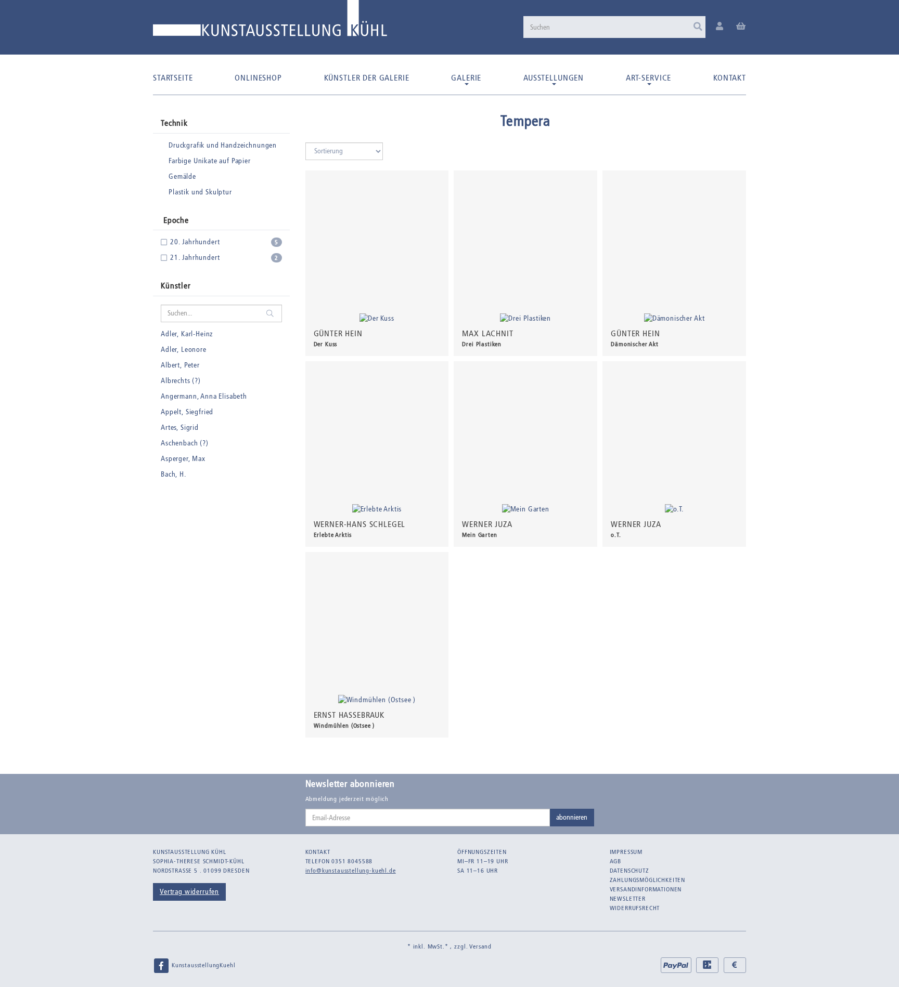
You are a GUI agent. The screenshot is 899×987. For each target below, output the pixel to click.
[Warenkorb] (741, 26)
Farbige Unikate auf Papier (210, 160)
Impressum (626, 852)
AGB (616, 861)
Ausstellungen (553, 78)
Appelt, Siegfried (187, 411)
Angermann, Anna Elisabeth (204, 396)
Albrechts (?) (181, 380)
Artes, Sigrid (180, 427)
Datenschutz (629, 870)
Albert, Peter (180, 365)
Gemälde (182, 176)
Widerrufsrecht (635, 908)
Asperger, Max (183, 458)
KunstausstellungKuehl (202, 965)
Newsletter (628, 899)
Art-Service (648, 78)
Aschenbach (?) (185, 443)
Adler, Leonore (184, 349)
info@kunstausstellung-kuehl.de (350, 870)
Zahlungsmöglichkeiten (648, 880)
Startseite (172, 78)
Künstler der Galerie (366, 78)
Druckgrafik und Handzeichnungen (223, 145)
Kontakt (729, 78)
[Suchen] (697, 27)
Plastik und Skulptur (200, 192)
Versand (480, 946)
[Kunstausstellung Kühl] (270, 22)
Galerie (466, 78)
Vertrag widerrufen (189, 891)
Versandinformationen (646, 889)
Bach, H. (173, 474)
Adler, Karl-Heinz (187, 334)
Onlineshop (258, 78)
